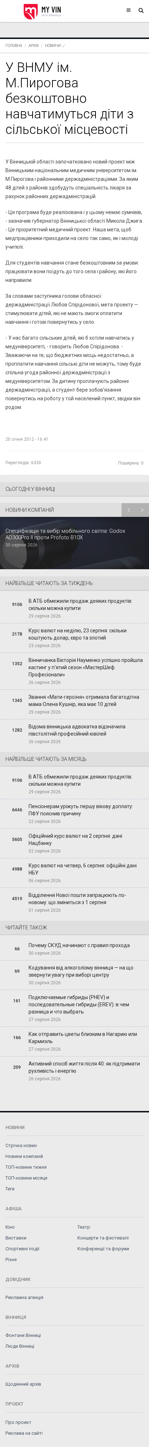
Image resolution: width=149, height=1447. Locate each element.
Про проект (18, 1422)
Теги (9, 1188)
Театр (83, 1227)
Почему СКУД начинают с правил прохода (79, 945)
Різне (11, 1259)
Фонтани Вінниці (23, 1335)
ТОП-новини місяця (26, 1178)
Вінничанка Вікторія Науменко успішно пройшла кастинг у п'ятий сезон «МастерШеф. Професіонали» (86, 667)
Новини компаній (24, 1156)
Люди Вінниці (19, 1346)
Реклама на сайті (24, 1433)
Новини (53, 46)
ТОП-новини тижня (26, 1167)
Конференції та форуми (103, 1248)
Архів (33, 46)
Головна (13, 46)
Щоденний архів (23, 1384)
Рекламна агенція (24, 1297)
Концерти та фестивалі (103, 1238)
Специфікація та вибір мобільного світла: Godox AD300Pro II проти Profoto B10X (65, 534)
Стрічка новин (21, 1145)
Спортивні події (22, 1248)
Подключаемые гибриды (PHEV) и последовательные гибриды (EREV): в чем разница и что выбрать (79, 1004)
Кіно (10, 1227)
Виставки (15, 1238)
